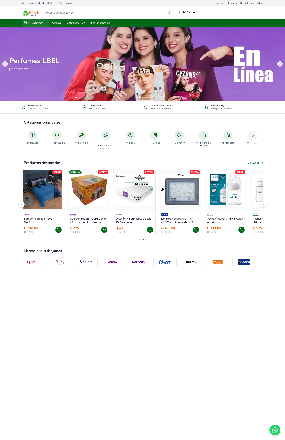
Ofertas (56, 23)
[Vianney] (86, 262)
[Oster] (139, 262)
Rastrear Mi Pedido (253, 3)
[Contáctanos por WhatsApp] (274, 430)
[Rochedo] (112, 262)
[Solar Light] (244, 262)
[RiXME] (165, 262)
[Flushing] (33, 262)
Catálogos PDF (76, 23)
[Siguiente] (263, 204)
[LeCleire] (60, 262)
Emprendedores (100, 23)
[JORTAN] (218, 262)
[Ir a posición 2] (141, 239)
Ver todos (254, 163)
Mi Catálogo (35, 23)
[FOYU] (192, 262)
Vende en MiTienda (227, 3)
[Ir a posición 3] (143, 239)
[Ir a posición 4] (146, 239)
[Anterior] (21, 204)
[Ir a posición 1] (139, 239)
